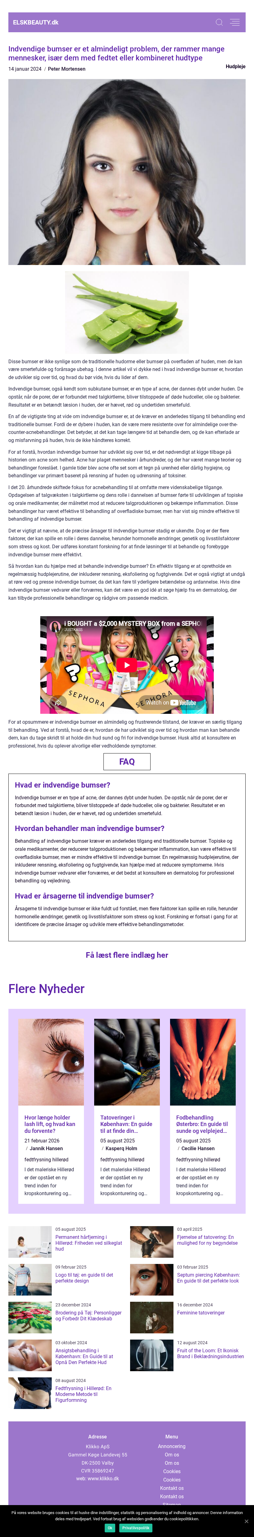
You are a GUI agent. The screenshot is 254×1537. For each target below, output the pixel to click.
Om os (172, 1455)
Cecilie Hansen (198, 1148)
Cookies (172, 1471)
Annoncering (172, 1446)
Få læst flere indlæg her (127, 955)
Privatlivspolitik (135, 1528)
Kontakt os (172, 1488)
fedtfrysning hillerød (46, 1160)
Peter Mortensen (66, 69)
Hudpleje (236, 66)
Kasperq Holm (121, 1148)
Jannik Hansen (46, 1148)
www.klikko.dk (103, 1479)
